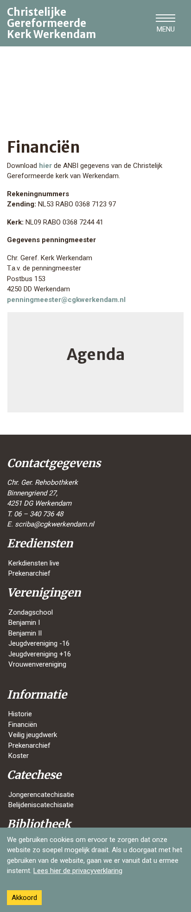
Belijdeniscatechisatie (41, 805)
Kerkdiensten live (33, 563)
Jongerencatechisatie (41, 794)
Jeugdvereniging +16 (39, 654)
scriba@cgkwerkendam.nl (54, 524)
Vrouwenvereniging (37, 664)
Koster (18, 755)
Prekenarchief (29, 573)
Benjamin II (25, 633)
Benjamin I (24, 622)
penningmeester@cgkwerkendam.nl (66, 299)
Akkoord (24, 897)
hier (46, 165)
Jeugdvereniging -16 (39, 643)
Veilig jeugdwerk (32, 735)
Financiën (22, 724)
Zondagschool (30, 612)
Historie (20, 714)
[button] (165, 23)
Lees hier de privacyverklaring (77, 871)
